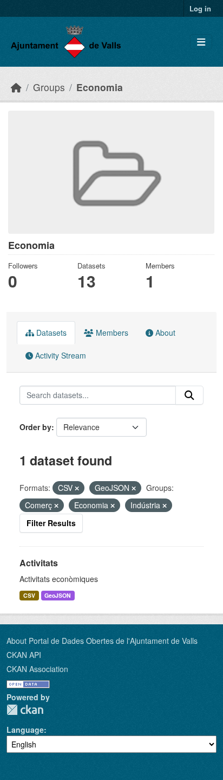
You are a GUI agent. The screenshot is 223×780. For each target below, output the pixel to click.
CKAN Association (37, 668)
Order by (35, 426)
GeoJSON (57, 595)
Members (111, 332)
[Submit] (189, 395)
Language (25, 729)
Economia (99, 87)
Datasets (50, 332)
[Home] (16, 87)
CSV (29, 595)
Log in (200, 8)
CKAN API (23, 654)
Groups (49, 87)
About (164, 332)
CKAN (24, 709)
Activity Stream (59, 355)
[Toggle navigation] (201, 42)
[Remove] (77, 488)
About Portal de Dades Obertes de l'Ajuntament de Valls (102, 640)
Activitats (38, 563)
